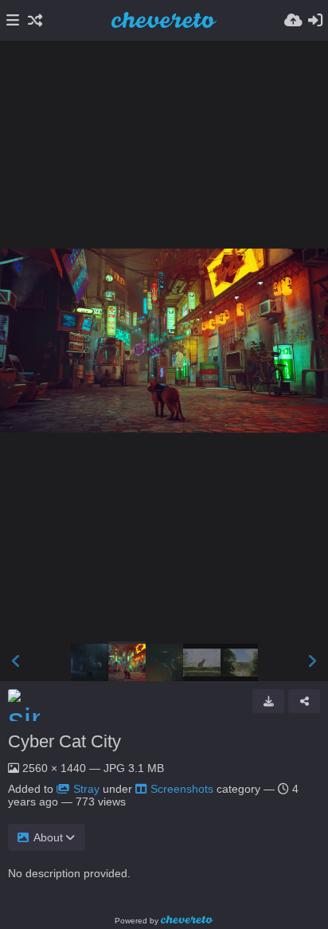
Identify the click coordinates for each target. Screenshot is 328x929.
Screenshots (181, 788)
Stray (86, 788)
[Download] (268, 701)
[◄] (16, 661)
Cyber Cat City (64, 741)
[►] (312, 661)
